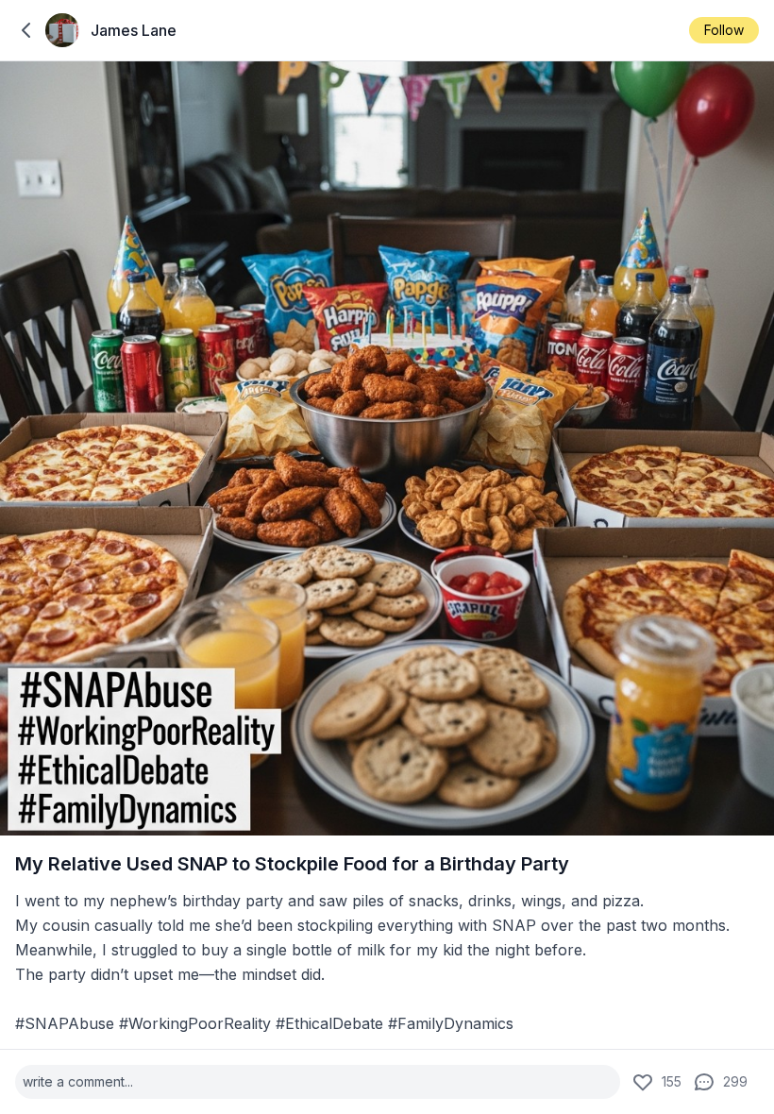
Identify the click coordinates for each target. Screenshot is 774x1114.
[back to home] (26, 30)
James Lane (134, 30)
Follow (724, 30)
